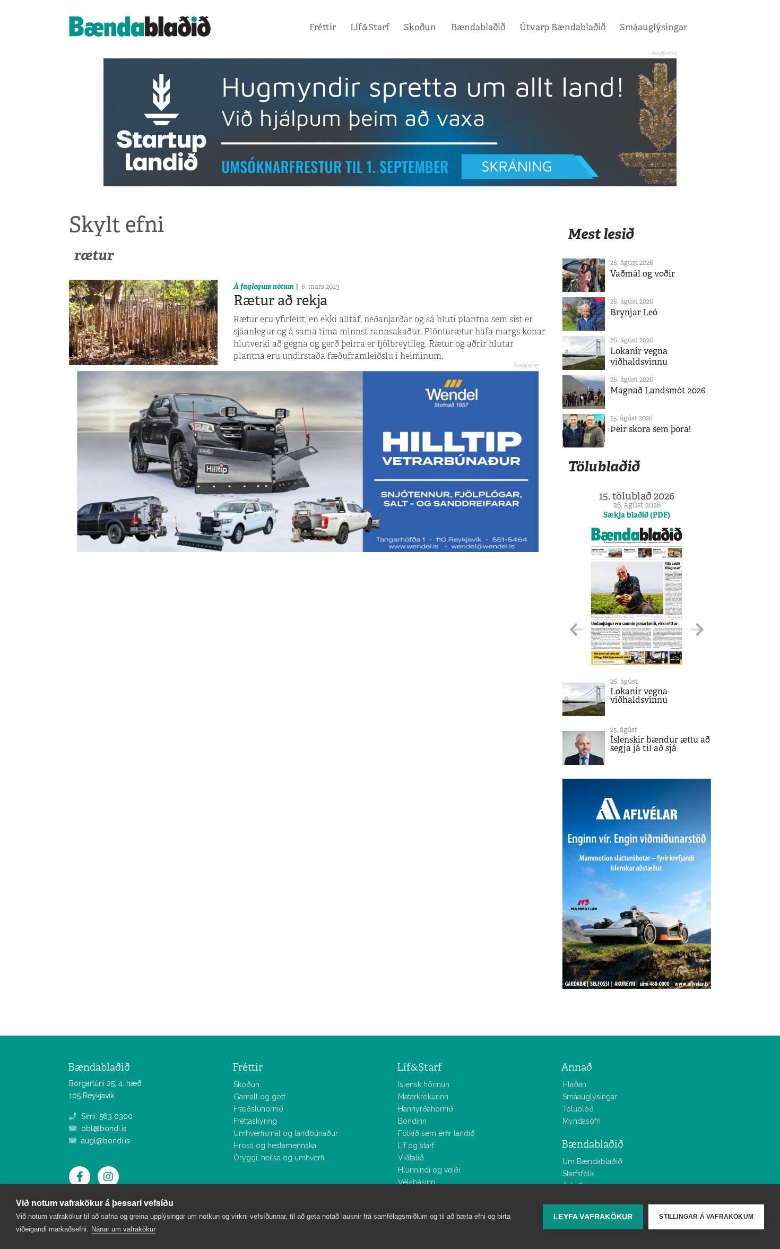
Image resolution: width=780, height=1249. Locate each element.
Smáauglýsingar (653, 27)
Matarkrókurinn (423, 1096)
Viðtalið (411, 1157)
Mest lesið (601, 234)
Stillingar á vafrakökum (706, 1216)
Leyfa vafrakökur (592, 1217)
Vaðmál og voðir (642, 273)
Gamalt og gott (259, 1096)
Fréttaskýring (255, 1121)
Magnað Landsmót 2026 (657, 390)
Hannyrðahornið (425, 1109)
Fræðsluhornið (258, 1109)
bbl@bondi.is (103, 1128)
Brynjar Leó (633, 312)
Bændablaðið (478, 27)
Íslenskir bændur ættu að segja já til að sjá (660, 744)
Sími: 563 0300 (106, 1116)
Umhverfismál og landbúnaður (285, 1133)
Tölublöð (578, 1109)
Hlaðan (574, 1084)
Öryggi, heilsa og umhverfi (278, 1157)
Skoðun (420, 27)
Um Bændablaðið (592, 1161)
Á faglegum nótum (263, 286)
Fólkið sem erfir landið (436, 1133)
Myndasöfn (581, 1121)
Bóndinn (412, 1121)
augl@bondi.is (104, 1140)
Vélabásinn (416, 1182)
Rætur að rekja (280, 300)
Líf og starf (416, 1145)
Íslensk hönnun (423, 1084)
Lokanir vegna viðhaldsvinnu (639, 356)
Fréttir (322, 27)
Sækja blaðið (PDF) (636, 515)
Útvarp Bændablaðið (562, 27)
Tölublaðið (604, 466)
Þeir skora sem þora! (650, 429)
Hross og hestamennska (274, 1145)
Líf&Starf (369, 27)
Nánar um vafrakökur (123, 1229)
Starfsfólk (578, 1173)
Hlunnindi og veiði (429, 1170)
